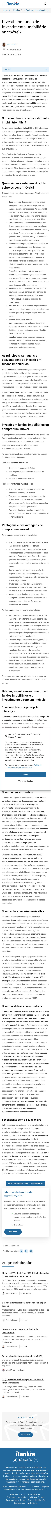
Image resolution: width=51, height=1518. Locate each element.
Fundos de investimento (36, 10)
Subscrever (25, 1434)
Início (5, 10)
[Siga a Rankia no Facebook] (20, 1460)
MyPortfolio (32, 1503)
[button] (3, 4)
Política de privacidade (16, 1497)
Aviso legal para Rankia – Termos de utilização (25, 1500)
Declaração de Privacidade (22, 767)
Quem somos (19, 1503)
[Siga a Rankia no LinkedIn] (25, 1460)
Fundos (16, 10)
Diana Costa (12, 44)
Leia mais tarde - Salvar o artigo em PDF (25, 1183)
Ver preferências (25, 781)
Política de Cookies (36, 1497)
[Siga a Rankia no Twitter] (15, 1460)
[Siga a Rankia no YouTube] (31, 1460)
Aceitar (25, 774)
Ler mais (13, 1232)
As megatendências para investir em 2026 (22, 1356)
